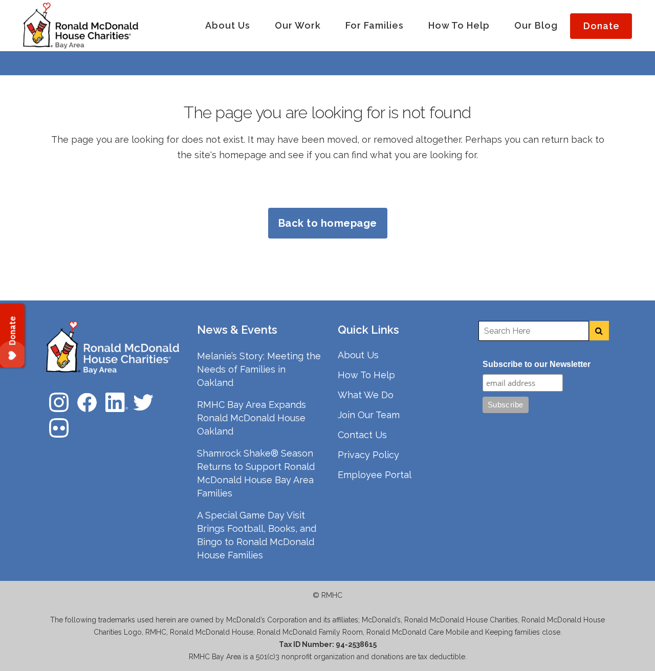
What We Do (366, 394)
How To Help (366, 375)
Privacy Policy (368, 454)
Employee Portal (374, 474)
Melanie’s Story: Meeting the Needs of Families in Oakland (259, 369)
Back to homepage (327, 223)
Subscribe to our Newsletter (537, 364)
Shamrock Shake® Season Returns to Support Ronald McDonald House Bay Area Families (256, 473)
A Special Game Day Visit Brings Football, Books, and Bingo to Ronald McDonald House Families (256, 535)
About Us (358, 355)
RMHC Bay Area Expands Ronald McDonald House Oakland (251, 418)
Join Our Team (369, 414)
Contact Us (362, 434)
